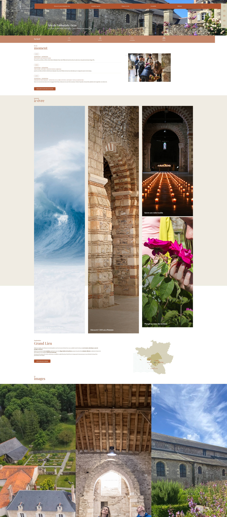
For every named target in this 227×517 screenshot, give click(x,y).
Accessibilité (153, 6)
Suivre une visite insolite (153, 213)
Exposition (100, 40)
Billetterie (180, 6)
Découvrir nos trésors (42, 361)
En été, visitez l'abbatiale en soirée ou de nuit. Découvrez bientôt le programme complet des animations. (165, 207)
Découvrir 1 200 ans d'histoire (101, 330)
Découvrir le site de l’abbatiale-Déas (62, 6)
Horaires (69, 40)
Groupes (163, 40)
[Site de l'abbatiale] (26, 8)
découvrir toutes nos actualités (44, 88)
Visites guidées (132, 40)
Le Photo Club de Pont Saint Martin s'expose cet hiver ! (49, 329)
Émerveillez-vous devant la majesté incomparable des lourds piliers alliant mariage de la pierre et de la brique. (110, 323)
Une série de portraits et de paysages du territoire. (46, 324)
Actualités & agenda (95, 6)
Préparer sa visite (125, 6)
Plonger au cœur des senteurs (155, 324)
